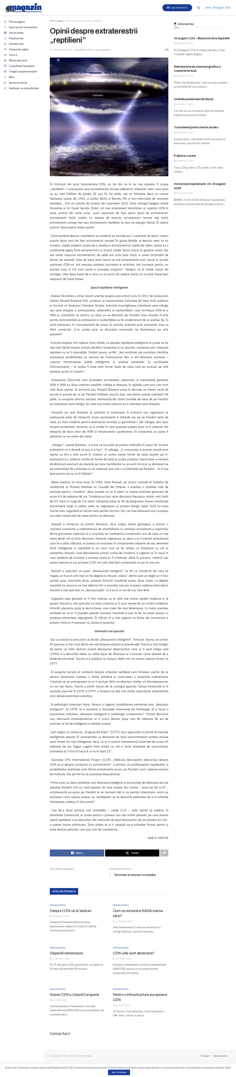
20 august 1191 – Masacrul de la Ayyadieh (202, 38)
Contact (205, 1055)
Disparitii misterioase (66, 953)
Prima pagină (56, 20)
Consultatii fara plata (21, 66)
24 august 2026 (184, 43)
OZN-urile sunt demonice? (133, 953)
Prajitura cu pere (185, 155)
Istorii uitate (16, 32)
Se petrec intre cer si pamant (93, 49)
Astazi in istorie (18, 82)
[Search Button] (198, 7)
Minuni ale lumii (18, 60)
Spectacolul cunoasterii (23, 27)
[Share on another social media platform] (164, 853)
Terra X (13, 55)
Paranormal (16, 38)
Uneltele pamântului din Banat (194, 99)
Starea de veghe (18, 49)
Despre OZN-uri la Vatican (70, 911)
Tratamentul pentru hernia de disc (196, 127)
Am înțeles (119, 1072)
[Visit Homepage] (27, 7)
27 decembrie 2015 (61, 49)
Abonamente (179, 7)
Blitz (12, 77)
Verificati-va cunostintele (24, 88)
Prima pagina (17, 21)
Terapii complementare (23, 71)
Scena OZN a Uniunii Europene (74, 995)
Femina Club (16, 44)
